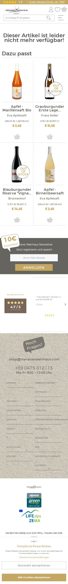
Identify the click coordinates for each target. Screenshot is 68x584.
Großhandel (14, 410)
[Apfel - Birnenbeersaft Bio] (49, 164)
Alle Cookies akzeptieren (34, 577)
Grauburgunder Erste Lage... (49, 108)
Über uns (40, 410)
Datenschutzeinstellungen (34, 557)
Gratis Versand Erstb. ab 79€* (47, 2)
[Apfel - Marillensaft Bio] (17, 81)
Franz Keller (49, 115)
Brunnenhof (17, 198)
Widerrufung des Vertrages (45, 387)
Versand (11, 383)
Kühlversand (43, 401)
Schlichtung (13, 447)
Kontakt (11, 456)
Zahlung (11, 401)
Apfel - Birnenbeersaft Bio (50, 191)
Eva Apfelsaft (17, 115)
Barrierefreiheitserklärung (48, 419)
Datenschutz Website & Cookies (47, 461)
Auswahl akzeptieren (34, 565)
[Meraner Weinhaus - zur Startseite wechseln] (16, 9)
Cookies (10, 429)
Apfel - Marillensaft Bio (16, 108)
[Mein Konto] (50, 8)
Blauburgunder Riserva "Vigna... (16, 191)
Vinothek (11, 419)
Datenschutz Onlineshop (42, 433)
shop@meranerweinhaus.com (34, 359)
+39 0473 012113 (34, 368)
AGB (37, 447)
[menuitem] (62, 19)
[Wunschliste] (58, 8)
